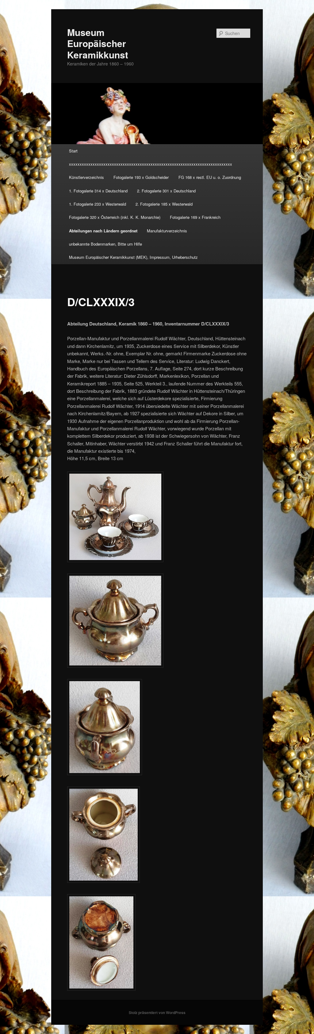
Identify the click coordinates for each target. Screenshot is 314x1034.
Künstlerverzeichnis (86, 177)
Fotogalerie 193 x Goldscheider (141, 177)
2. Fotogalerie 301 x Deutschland (166, 191)
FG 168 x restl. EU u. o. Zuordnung (209, 177)
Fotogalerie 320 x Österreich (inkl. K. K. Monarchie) (114, 217)
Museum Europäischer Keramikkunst (97, 43)
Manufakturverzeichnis (167, 231)
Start (73, 151)
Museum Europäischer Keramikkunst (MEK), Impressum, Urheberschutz (133, 257)
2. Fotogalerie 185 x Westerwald (164, 204)
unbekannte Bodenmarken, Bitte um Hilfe (105, 244)
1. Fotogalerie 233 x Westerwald (97, 204)
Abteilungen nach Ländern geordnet (103, 231)
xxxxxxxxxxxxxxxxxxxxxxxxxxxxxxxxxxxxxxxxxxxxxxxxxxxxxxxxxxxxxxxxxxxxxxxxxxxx (150, 164)
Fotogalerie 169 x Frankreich (195, 217)
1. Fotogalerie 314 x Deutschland (98, 191)
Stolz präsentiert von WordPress (157, 1012)
